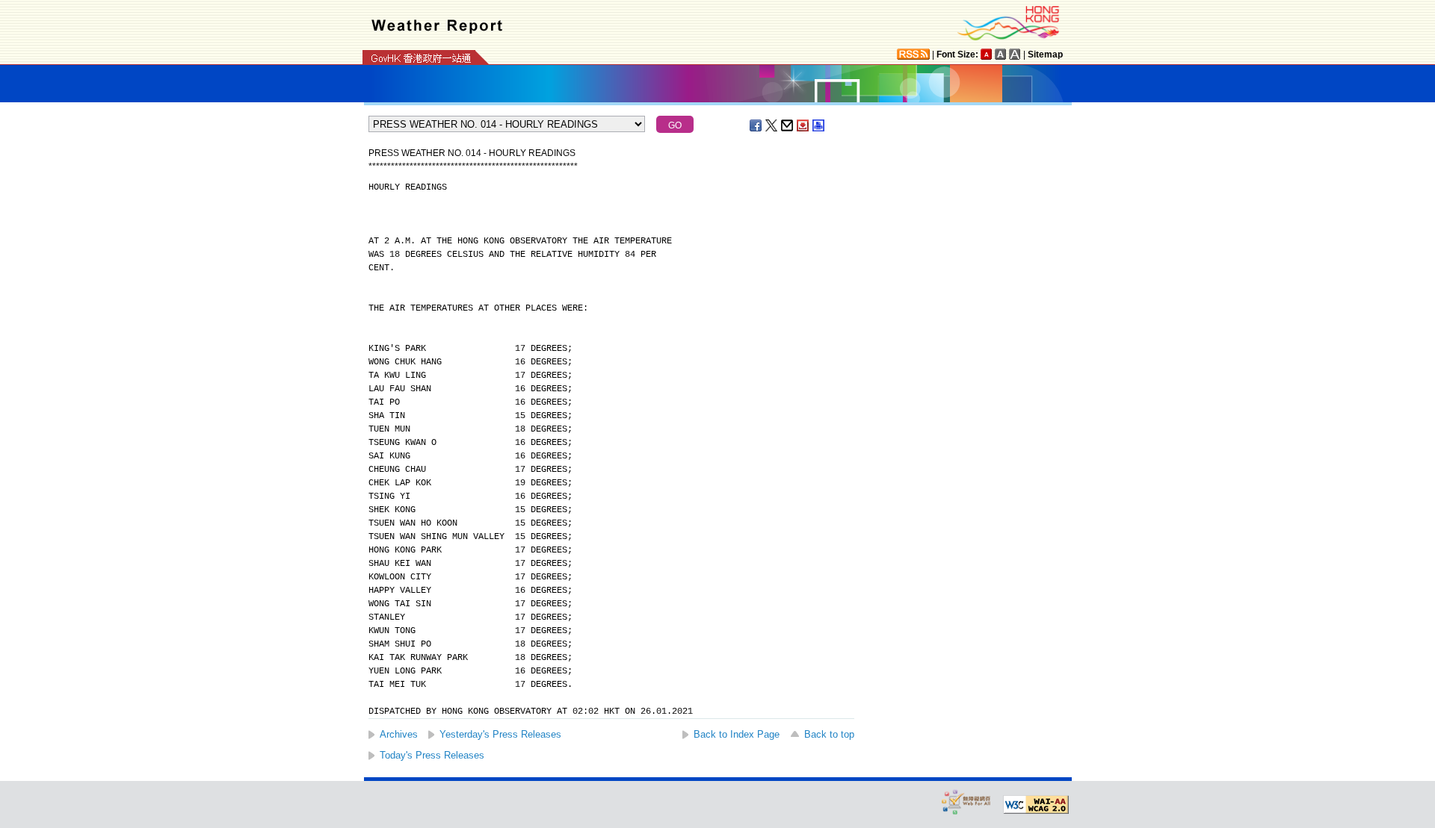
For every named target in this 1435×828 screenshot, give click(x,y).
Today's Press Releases (432, 755)
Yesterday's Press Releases (500, 734)
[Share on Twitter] (772, 125)
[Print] (819, 125)
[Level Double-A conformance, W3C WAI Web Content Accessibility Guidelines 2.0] (1036, 805)
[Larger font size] (1001, 54)
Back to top (829, 734)
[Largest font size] (1015, 54)
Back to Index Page (737, 734)
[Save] (803, 125)
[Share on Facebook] (756, 125)
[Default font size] (987, 54)
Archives (399, 734)
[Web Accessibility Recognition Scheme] (966, 801)
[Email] (787, 125)
